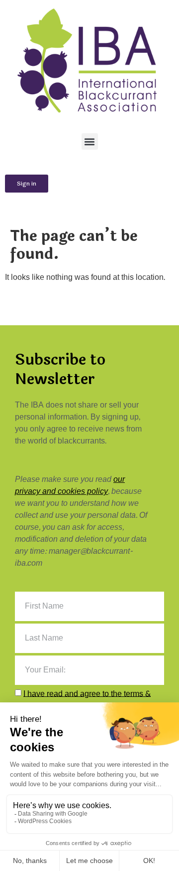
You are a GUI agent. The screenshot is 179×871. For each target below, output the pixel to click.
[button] (90, 141)
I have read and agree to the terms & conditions (83, 699)
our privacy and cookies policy (70, 485)
